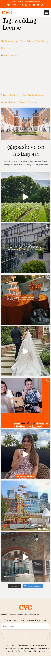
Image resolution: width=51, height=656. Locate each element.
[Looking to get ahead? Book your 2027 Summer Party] (25, 506)
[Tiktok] (42, 5)
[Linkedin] (34, 5)
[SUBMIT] (25, 635)
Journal (34, 614)
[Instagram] (30, 5)
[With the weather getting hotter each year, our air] (25, 248)
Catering (28, 614)
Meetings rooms (19, 614)
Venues (10, 614)
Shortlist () (15, 5)
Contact (4, 614)
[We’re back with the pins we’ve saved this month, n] (25, 300)
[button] (46, 12)
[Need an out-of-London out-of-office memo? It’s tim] (25, 197)
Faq (38, 614)
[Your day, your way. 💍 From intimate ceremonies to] (25, 351)
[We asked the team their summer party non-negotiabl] (25, 454)
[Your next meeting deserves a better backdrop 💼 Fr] (25, 403)
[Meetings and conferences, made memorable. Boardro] (25, 557)
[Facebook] (26, 5)
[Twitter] (38, 5)
